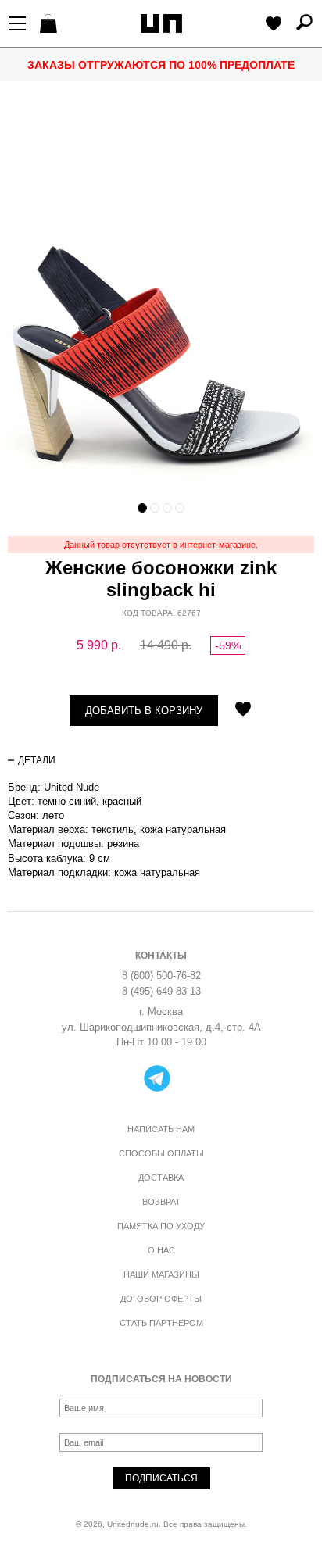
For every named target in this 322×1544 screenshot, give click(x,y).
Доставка (161, 1177)
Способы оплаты (161, 1153)
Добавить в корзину (143, 711)
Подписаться (161, 1478)
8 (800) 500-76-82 (161, 975)
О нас (161, 1250)
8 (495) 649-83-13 (161, 991)
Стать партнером (161, 1323)
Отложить (243, 710)
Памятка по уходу (161, 1226)
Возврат (161, 1201)
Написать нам (161, 1129)
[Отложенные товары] (273, 25)
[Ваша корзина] (50, 25)
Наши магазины (161, 1274)
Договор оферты (161, 1298)
